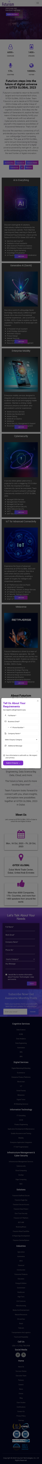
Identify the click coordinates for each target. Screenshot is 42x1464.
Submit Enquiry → (13, 763)
